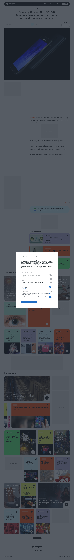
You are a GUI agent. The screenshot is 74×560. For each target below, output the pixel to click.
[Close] (56, 254)
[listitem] (37, 272)
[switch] (50, 275)
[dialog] (37, 280)
